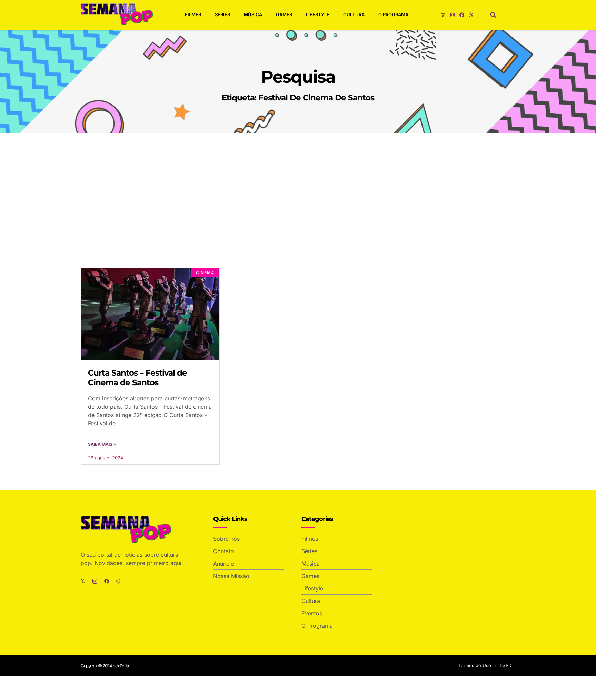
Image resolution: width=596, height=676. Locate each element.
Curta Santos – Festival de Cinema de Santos (137, 377)
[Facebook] (462, 15)
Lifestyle (317, 14)
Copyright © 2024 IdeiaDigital (105, 665)
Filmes (193, 14)
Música (253, 14)
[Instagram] (452, 15)
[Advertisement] (298, 185)
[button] (493, 15)
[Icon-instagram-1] (94, 581)
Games (284, 14)
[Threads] (471, 15)
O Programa (393, 14)
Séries (222, 14)
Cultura (354, 14)
